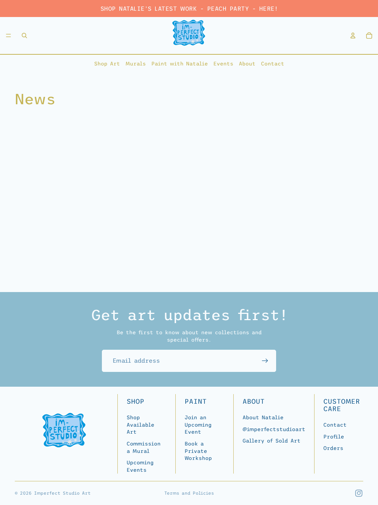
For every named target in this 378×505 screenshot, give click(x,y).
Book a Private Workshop (198, 451)
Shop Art (107, 64)
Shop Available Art (140, 424)
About (247, 64)
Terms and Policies (189, 493)
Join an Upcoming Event (198, 424)
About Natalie (263, 417)
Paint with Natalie (179, 64)
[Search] (24, 35)
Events (223, 64)
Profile (333, 436)
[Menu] (8, 35)
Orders (333, 448)
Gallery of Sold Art (271, 441)
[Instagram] (358, 493)
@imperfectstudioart (274, 429)
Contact (272, 64)
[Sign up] (265, 361)
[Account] (353, 35)
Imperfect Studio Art (62, 493)
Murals (136, 64)
